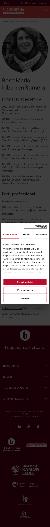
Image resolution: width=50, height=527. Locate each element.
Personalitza (23, 290)
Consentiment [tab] (10, 234)
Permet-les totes (25, 282)
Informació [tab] (41, 234)
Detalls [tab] (26, 234)
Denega (25, 298)
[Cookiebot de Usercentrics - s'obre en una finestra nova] (35, 227)
